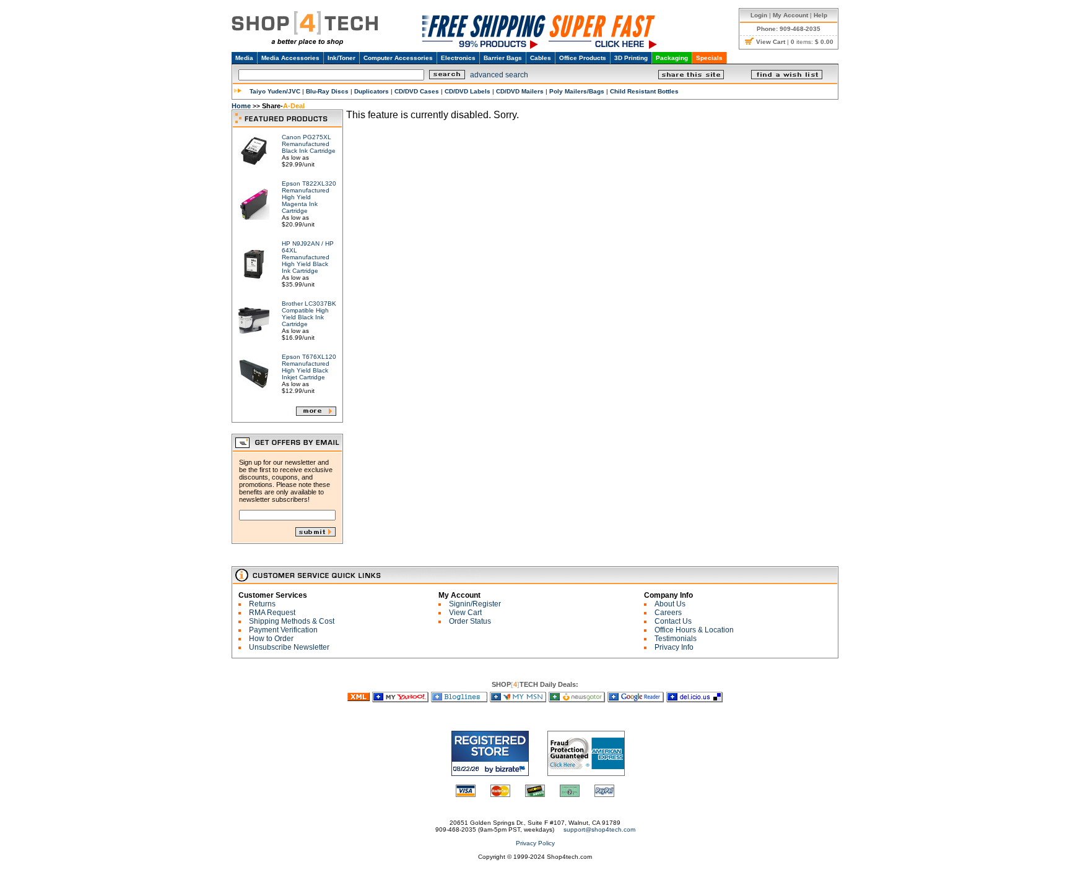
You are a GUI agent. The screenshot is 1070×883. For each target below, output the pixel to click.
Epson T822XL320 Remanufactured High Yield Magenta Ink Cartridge (309, 197)
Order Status (470, 621)
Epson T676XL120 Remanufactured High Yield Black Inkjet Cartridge (309, 367)
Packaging (672, 57)
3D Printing (631, 57)
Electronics (458, 57)
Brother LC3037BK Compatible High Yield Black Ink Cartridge (309, 313)
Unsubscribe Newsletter (289, 647)
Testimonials (676, 638)
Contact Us (673, 621)
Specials (709, 57)
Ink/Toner (341, 57)
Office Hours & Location (694, 630)
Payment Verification (283, 630)
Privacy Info (674, 647)
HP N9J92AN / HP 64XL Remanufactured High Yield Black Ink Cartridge (308, 257)
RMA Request (272, 612)
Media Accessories (290, 57)
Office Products (582, 57)
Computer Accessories (398, 57)
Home (241, 106)
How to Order (271, 638)
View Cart (465, 612)
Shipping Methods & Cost (291, 621)
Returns (262, 604)
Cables (540, 57)
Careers (668, 612)
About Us (670, 604)
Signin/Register (475, 604)
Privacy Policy (535, 843)
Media (244, 57)
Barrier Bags (503, 57)
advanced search (499, 75)
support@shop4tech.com (599, 829)
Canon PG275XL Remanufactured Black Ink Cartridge (309, 144)
